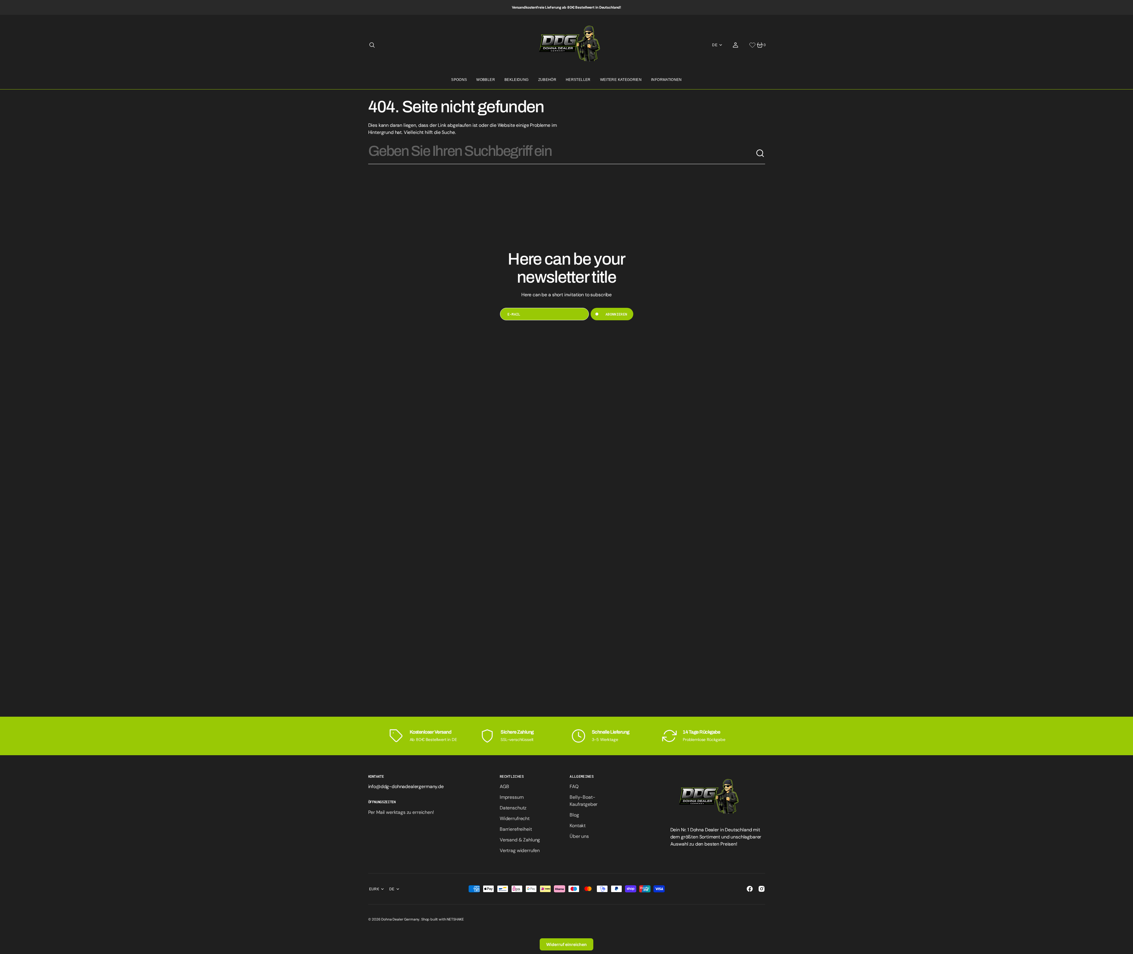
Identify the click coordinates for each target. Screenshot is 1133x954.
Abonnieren (616, 314)
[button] (372, 45)
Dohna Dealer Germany (400, 919)
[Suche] (760, 153)
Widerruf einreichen (566, 944)
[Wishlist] (752, 45)
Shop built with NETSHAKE (442, 919)
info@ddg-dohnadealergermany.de (406, 786)
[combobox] (562, 153)
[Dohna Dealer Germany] (566, 45)
